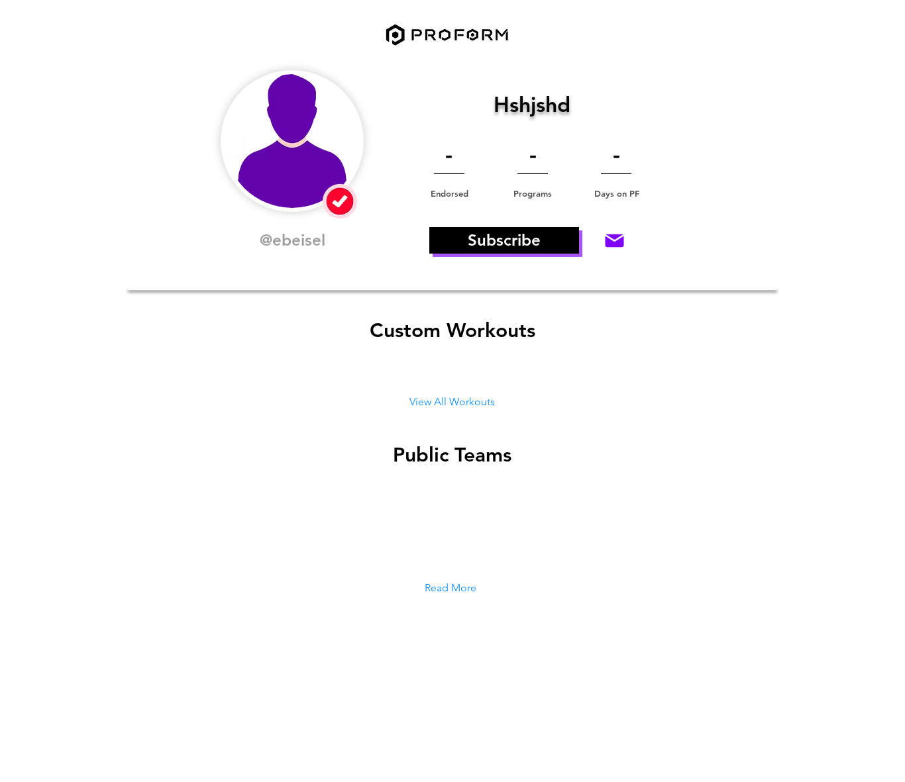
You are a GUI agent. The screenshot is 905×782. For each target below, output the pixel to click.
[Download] (614, 240)
